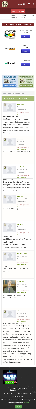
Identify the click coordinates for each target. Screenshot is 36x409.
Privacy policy (24, 394)
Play (25, 36)
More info (26, 402)
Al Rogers (20, 281)
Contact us (17, 397)
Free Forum (14, 17)
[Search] (33, 4)
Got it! (18, 406)
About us (8, 394)
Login (20, 4)
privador (20, 224)
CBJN (33, 16)
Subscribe (5, 16)
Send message (21, 115)
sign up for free (18, 11)
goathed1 (20, 104)
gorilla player (22, 167)
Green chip (24, 17)
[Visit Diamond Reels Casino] (10, 378)
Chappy (20, 196)
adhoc (19, 311)
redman (20, 139)
